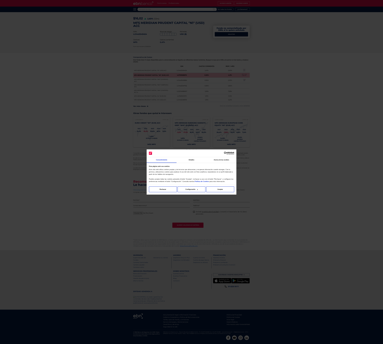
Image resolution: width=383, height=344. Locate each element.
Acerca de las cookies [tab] (221, 160)
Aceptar (220, 189)
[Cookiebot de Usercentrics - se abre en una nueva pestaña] (225, 153)
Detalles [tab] (191, 160)
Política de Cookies (202, 181)
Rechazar (163, 189)
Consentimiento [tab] (161, 160)
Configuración (190, 189)
